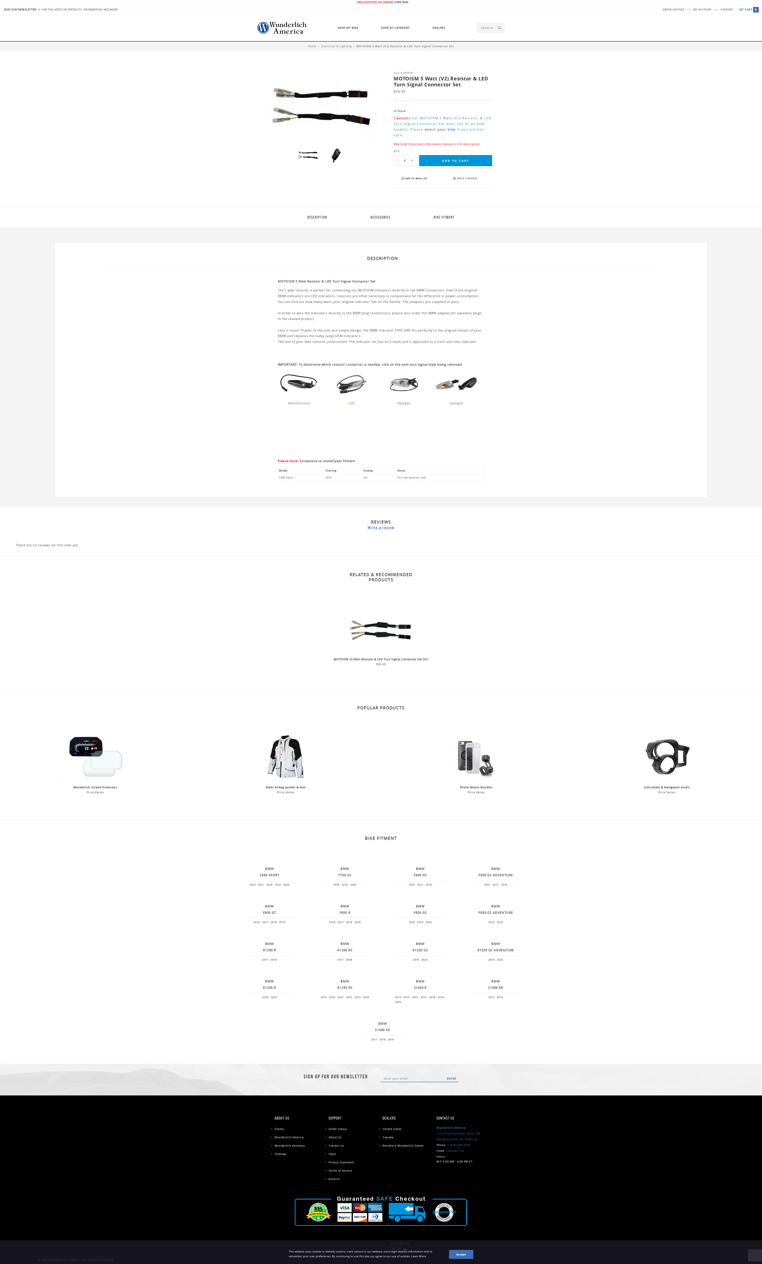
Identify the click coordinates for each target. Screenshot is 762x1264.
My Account (702, 9)
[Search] (500, 28)
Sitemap (280, 1154)
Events (279, 1129)
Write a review (381, 527)
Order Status (338, 1129)
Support (727, 9)
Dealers (439, 28)
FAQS (332, 1154)
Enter (451, 1078)
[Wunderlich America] (282, 27)
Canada (388, 1137)
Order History (673, 9)
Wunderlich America (289, 1137)
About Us (335, 1137)
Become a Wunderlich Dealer (403, 1145)
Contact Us (336, 1145)
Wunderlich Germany (290, 1145)
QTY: (397, 151)
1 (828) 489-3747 (458, 1145)
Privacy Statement (341, 1162)
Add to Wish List (416, 178)
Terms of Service (340, 1170)
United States (392, 1129)
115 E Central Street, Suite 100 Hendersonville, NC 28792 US (458, 1133)
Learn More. (419, 1256)
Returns (334, 1179)
